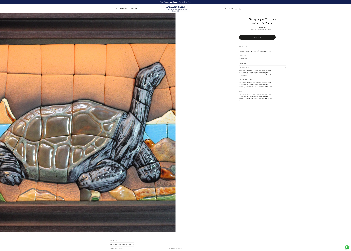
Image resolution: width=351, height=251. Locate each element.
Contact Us (113, 240)
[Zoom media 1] (88, 122)
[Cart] (240, 9)
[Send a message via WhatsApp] (347, 247)
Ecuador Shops (177, 248)
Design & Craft (244, 67)
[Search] (232, 9)
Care (240, 91)
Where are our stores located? (120, 244)
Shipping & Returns (245, 79)
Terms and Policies (116, 249)
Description (243, 46)
